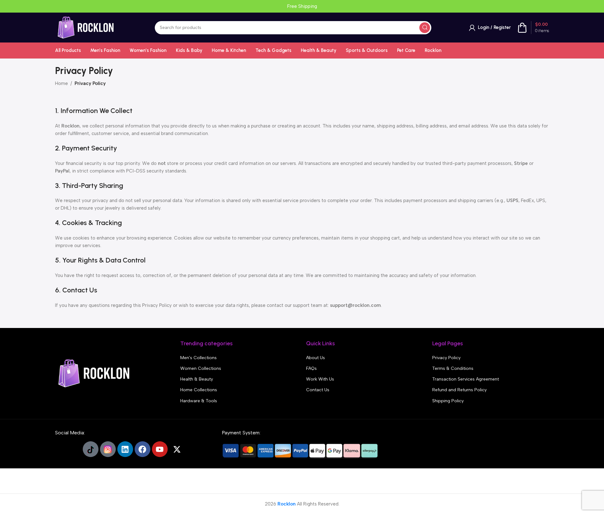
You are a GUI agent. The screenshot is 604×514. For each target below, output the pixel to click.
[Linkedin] (125, 449)
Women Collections (200, 368)
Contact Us (317, 390)
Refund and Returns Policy (459, 390)
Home (61, 83)
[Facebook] (142, 449)
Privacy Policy (446, 357)
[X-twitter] (177, 449)
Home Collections (198, 390)
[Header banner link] (302, 6)
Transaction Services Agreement (465, 379)
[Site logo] (86, 27)
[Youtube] (160, 449)
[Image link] (94, 373)
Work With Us (320, 379)
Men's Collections (198, 357)
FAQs (311, 368)
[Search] (424, 27)
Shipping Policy (448, 401)
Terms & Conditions (452, 368)
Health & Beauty (196, 379)
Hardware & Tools (198, 401)
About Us (315, 357)
